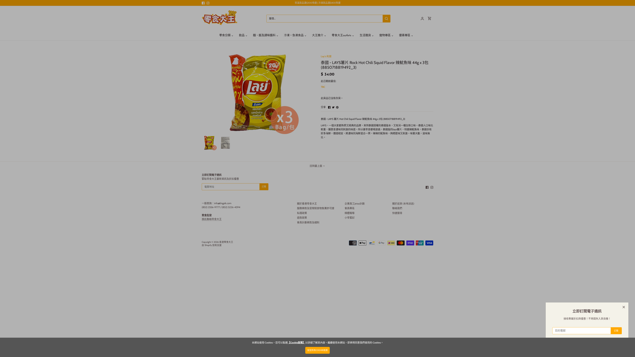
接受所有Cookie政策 (317, 350)
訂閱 (616, 330)
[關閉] (623, 307)
